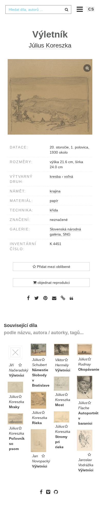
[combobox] (38, 9)
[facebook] (42, 492)
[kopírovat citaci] (71, 298)
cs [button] (91, 9)
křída (54, 210)
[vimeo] (49, 492)
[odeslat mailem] (54, 298)
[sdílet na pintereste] (45, 298)
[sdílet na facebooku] (28, 298)
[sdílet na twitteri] (37, 298)
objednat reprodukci (53, 282)
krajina (55, 191)
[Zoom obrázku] (50, 97)
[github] (57, 492)
